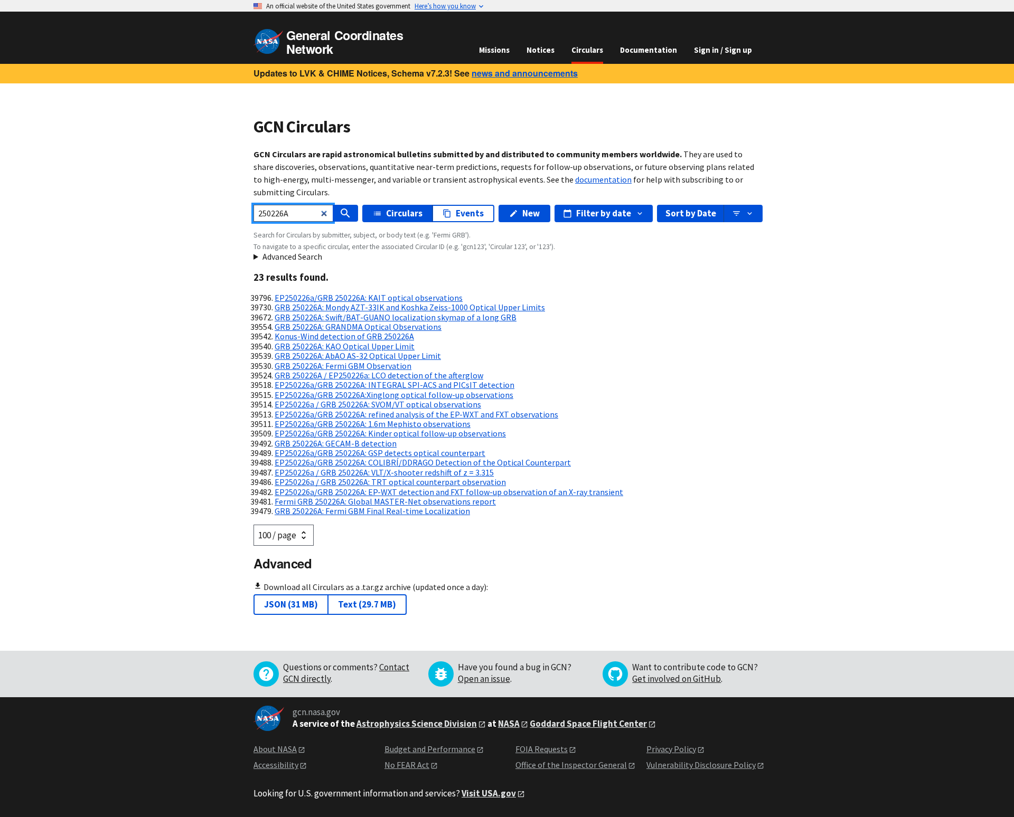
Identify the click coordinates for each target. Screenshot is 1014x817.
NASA (509, 723)
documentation (603, 179)
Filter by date (603, 213)
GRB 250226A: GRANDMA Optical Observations (358, 326)
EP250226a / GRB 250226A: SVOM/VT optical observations (378, 404)
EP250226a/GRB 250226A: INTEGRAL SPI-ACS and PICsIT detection (394, 384)
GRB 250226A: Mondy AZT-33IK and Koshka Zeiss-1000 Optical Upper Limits (410, 307)
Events (470, 213)
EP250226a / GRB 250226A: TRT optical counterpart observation (390, 482)
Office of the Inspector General (571, 764)
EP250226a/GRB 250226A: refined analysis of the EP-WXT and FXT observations (416, 414)
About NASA (275, 749)
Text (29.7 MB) (367, 604)
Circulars (587, 50)
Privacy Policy (671, 749)
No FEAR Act (406, 764)
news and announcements (525, 73)
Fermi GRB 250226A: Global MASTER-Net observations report (385, 501)
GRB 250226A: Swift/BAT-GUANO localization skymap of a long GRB (396, 317)
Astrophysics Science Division (416, 723)
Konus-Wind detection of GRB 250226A (344, 336)
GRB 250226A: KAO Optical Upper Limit (345, 346)
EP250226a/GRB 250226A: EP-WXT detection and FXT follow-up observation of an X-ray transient (449, 492)
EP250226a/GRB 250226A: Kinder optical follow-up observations (390, 433)
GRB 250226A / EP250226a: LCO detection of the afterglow (379, 375)
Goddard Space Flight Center (588, 723)
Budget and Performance (429, 749)
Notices (541, 50)
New (531, 213)
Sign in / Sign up (723, 50)
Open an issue (484, 679)
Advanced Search (292, 256)
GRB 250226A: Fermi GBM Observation (343, 365)
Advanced (282, 563)
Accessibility (275, 764)
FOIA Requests (541, 749)
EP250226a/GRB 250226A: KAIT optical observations (369, 297)
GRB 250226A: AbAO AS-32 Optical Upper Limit (358, 355)
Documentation (648, 50)
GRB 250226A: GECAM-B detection (336, 443)
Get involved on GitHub (676, 679)
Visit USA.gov (489, 793)
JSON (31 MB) (291, 604)
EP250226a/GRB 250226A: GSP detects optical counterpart (380, 453)
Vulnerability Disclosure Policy (701, 764)
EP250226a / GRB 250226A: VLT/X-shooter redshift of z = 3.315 (384, 472)
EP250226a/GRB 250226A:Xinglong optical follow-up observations (394, 395)
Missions (494, 50)
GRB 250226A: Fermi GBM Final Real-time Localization (372, 511)
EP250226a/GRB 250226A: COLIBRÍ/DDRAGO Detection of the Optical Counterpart (423, 462)
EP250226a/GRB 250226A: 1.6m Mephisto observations (373, 424)
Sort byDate (690, 213)
